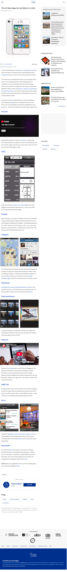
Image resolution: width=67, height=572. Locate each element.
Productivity (6, 503)
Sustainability (46, 145)
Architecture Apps (14, 499)
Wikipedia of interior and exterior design (19, 434)
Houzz (3, 400)
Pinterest (19, 439)
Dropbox (4, 214)
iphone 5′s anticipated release (26, 70)
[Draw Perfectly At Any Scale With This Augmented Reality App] (45, 72)
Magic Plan (5, 384)
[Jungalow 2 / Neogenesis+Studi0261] (46, 15)
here (18, 466)
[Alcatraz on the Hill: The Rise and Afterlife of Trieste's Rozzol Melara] (45, 90)
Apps (13, 102)
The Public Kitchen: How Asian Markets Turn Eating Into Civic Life (58, 99)
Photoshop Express (8, 296)
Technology (56, 145)
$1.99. (31, 292)
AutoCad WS (5, 445)
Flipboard (4, 340)
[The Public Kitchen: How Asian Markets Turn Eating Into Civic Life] (45, 100)
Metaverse (53, 149)
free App (11, 368)
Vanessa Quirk (16, 483)
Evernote (4, 111)
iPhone (30, 287)
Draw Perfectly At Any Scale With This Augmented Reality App (57, 71)
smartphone (4, 75)
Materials (45, 149)
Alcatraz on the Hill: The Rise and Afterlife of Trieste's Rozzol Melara (57, 89)
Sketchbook (5, 283)
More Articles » (62, 106)
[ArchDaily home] (33, 2)
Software (25, 499)
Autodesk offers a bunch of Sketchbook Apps (13, 287)
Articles (4, 499)
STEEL (3, 152)
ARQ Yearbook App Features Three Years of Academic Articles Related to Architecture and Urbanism (58, 61)
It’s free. (26, 459)
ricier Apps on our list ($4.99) (19, 205)
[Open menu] (2, 2)
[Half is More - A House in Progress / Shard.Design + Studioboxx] (46, 40)
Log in (63, 2)
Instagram (4, 234)
